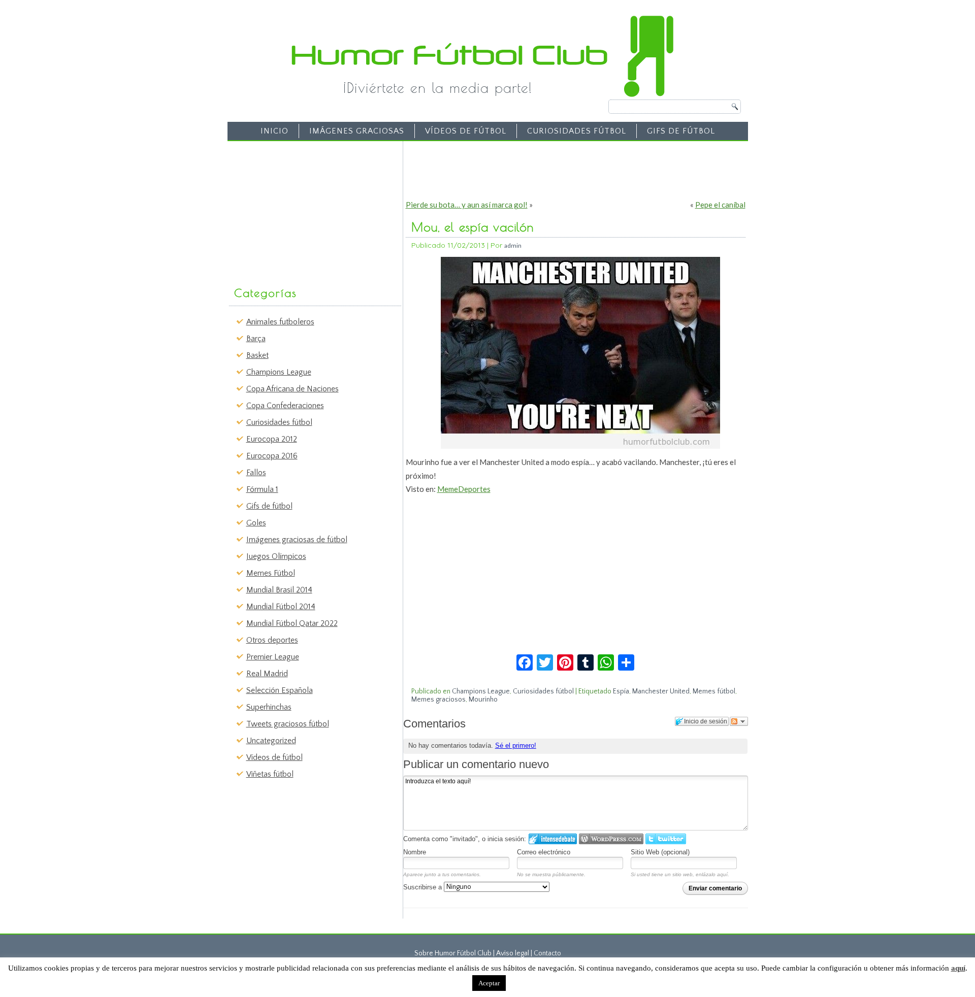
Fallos (256, 472)
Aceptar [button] (489, 983)
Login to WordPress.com (611, 839)
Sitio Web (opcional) (660, 852)
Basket (257, 355)
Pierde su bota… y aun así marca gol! (467, 204)
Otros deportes (272, 640)
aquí (958, 968)
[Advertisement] (308, 208)
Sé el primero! (515, 745)
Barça (256, 338)
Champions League (278, 372)
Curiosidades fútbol (576, 131)
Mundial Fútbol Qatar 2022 (292, 623)
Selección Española (279, 690)
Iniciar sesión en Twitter (665, 839)
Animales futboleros (280, 321)
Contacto (547, 953)
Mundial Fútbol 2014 (280, 606)
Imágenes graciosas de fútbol (296, 539)
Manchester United (661, 691)
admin (513, 245)
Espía (621, 691)
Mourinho (483, 699)
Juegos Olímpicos (276, 556)
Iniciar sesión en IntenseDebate (553, 839)
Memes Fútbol (270, 573)
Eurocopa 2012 (271, 439)
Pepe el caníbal (720, 204)
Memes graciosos (438, 699)
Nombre (414, 852)
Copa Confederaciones (285, 405)
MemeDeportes (464, 488)
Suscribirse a (423, 887)
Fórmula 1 (262, 489)
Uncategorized (271, 740)
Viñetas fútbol (270, 774)
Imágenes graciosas (356, 131)
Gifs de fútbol (681, 131)
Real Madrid (267, 673)
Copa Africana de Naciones (292, 388)
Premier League (272, 656)
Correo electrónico (543, 852)
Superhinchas (268, 707)
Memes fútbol (714, 691)
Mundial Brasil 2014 (279, 589)
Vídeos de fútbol (465, 131)
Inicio (274, 131)
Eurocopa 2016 (272, 455)
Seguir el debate (739, 721)
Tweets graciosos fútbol (287, 723)
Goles (256, 522)
